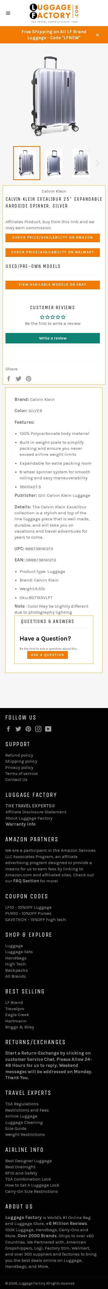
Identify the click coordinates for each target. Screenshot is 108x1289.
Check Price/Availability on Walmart (52, 252)
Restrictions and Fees (27, 1110)
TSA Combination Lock (28, 1179)
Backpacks (16, 970)
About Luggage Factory (29, 818)
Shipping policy (21, 761)
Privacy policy (19, 767)
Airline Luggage (21, 1116)
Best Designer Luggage (28, 1160)
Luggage (14, 945)
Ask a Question (47, 655)
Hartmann (16, 1020)
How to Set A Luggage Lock (32, 1185)
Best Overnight (20, 1166)
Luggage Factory (32, 1283)
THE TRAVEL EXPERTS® (30, 805)
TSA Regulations (22, 1103)
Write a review (53, 338)
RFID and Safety (21, 1173)
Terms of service (21, 773)
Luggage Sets (19, 951)
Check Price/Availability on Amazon (52, 237)
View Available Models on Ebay (53, 284)
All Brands (15, 976)
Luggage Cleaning (24, 1122)
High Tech (15, 963)
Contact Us (16, 779)
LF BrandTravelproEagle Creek (17, 1008)
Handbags (15, 957)
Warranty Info (21, 824)
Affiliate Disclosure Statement (36, 811)
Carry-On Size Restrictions (31, 1191)
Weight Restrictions (25, 1134)
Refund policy (19, 755)
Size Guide (15, 1128)
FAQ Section (26, 880)
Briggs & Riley (19, 1026)
